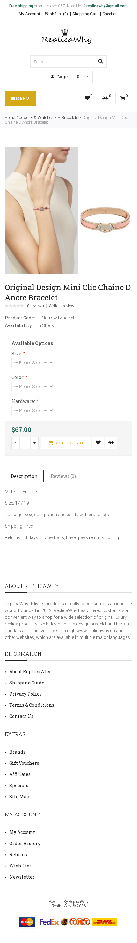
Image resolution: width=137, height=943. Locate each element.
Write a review (61, 306)
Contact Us (21, 716)
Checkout (110, 14)
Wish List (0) (56, 14)
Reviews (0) (63, 476)
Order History (24, 843)
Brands (17, 752)
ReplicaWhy (79, 901)
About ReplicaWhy (29, 672)
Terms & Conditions (31, 705)
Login (62, 76)
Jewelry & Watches (36, 117)
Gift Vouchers (24, 763)
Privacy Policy (25, 694)
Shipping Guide (26, 683)
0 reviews (35, 306)
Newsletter (22, 877)
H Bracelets (68, 117)
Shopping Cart (85, 14)
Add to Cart (69, 443)
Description (24, 476)
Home (10, 117)
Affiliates (20, 774)
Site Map (19, 796)
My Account (29, 14)
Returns (18, 855)
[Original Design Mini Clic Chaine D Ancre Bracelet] (68, 272)
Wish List (20, 866)
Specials (18, 785)
